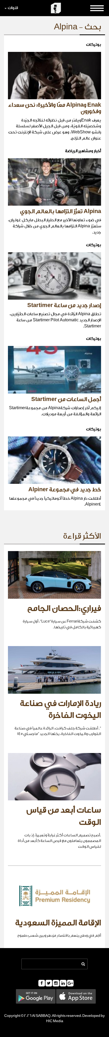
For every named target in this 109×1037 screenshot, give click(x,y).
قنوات (13, 8)
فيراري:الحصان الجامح (64, 608)
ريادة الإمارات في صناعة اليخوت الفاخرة (60, 709)
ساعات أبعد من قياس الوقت (63, 816)
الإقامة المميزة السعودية (58, 922)
